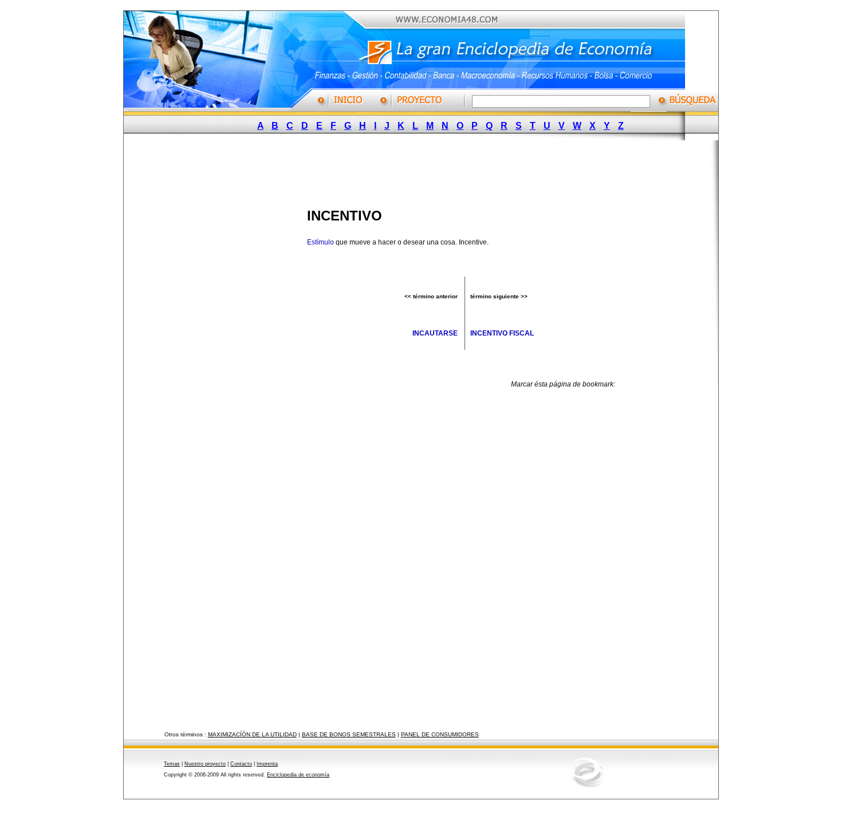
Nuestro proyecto (205, 764)
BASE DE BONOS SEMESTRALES (349, 734)
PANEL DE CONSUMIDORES (440, 734)
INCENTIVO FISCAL (502, 333)
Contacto (241, 764)
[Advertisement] (412, 170)
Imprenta (267, 764)
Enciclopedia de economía (298, 775)
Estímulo (320, 242)
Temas (172, 764)
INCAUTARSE (435, 333)
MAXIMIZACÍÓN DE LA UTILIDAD (252, 734)
